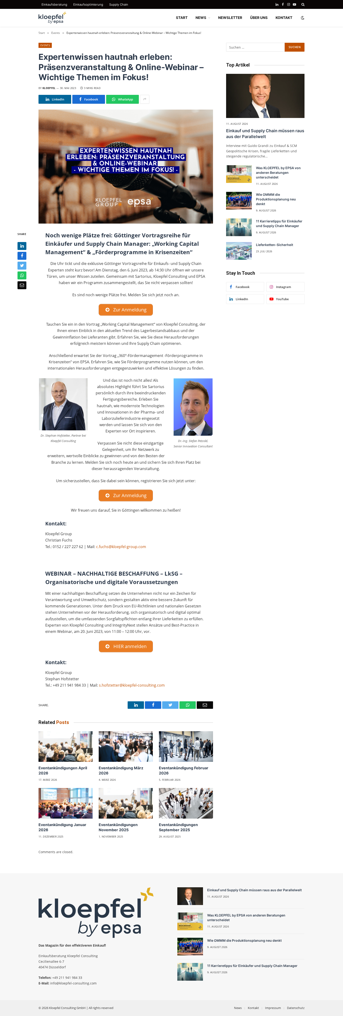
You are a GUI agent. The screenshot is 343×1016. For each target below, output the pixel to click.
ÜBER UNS (259, 17)
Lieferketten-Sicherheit (274, 245)
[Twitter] (22, 266)
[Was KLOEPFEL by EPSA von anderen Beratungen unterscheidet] (239, 174)
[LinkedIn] (22, 246)
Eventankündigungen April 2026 (62, 770)
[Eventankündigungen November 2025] (126, 803)
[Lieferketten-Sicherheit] (239, 251)
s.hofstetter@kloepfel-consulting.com (132, 685)
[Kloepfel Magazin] (52, 18)
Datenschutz (295, 1008)
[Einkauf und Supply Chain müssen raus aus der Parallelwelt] (265, 96)
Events (45, 45)
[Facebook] (22, 256)
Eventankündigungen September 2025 (178, 827)
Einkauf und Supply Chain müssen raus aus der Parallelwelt (265, 133)
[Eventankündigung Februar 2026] (186, 746)
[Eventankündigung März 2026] (126, 746)
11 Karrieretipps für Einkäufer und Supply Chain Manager (279, 223)
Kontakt (253, 1008)
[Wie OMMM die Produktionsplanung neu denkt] (239, 201)
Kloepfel (49, 88)
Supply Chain (118, 4)
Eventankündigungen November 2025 (118, 827)
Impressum (273, 1008)
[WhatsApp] (22, 275)
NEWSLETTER (230, 17)
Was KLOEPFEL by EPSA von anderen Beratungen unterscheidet (278, 172)
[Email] (22, 285)
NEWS (201, 17)
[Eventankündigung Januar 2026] (65, 803)
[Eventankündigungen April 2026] (65, 746)
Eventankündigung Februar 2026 (183, 770)
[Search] (302, 4)
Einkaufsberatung (54, 4)
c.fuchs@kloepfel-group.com (121, 546)
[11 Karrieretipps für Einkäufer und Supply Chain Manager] (239, 227)
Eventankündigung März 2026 (121, 770)
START (182, 17)
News (238, 1008)
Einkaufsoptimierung (88, 4)
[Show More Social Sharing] (144, 99)
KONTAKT (284, 17)
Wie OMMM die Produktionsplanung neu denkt (276, 199)
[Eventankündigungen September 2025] (186, 803)
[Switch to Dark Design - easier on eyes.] (302, 18)
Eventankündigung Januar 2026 (62, 827)
